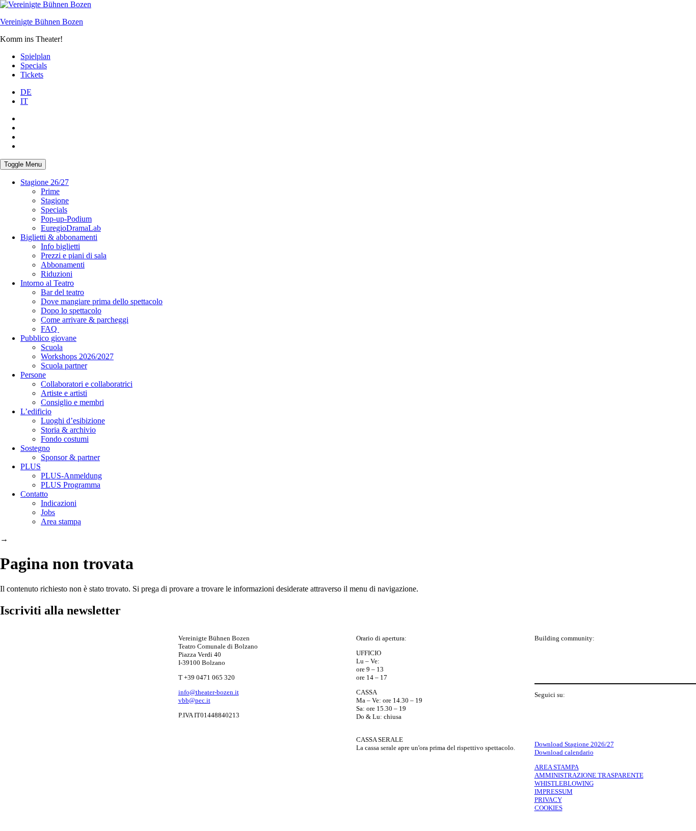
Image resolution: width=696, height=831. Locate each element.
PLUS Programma (70, 484)
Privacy (548, 799)
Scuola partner (64, 365)
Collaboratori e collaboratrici (86, 384)
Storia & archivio (68, 429)
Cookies (548, 808)
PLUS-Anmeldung (71, 475)
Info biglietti (60, 246)
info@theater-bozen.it (208, 692)
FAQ (50, 329)
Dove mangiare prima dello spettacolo (102, 301)
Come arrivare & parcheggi (84, 319)
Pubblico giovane (48, 338)
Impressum (553, 791)
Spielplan (35, 56)
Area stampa (61, 521)
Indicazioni (58, 503)
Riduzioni (56, 274)
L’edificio (35, 411)
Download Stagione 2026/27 (574, 744)
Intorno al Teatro (47, 283)
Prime (50, 191)
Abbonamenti (63, 264)
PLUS (30, 466)
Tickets (31, 74)
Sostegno (35, 448)
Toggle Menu (23, 164)
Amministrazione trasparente (589, 775)
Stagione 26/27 (44, 182)
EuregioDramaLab (71, 228)
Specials (33, 65)
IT (24, 101)
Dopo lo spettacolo (71, 310)
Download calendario (564, 752)
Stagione (55, 200)
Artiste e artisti (64, 393)
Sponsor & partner (70, 457)
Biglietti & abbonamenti (58, 237)
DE (26, 92)
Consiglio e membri (72, 402)
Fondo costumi (65, 439)
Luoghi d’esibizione (73, 420)
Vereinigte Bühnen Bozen (41, 21)
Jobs (48, 512)
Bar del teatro (62, 292)
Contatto (34, 494)
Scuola (52, 347)
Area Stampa (556, 767)
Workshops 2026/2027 (77, 356)
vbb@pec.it (194, 700)
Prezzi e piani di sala (73, 255)
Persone (33, 374)
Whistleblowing (564, 783)
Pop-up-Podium (66, 219)
